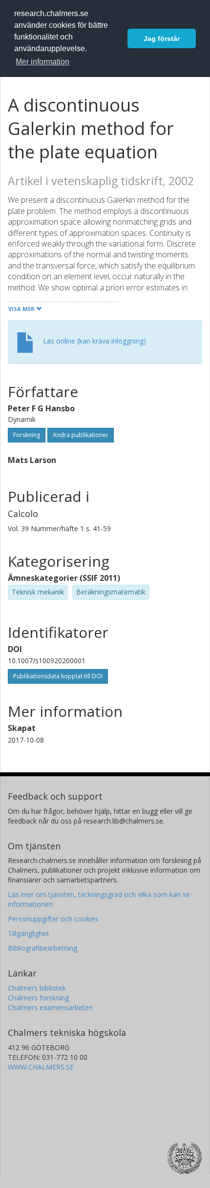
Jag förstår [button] (162, 38)
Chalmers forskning (38, 997)
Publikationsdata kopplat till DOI (58, 676)
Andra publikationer (80, 435)
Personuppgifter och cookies (53, 918)
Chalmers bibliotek (37, 988)
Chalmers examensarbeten (50, 1007)
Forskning (26, 435)
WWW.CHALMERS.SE (41, 1067)
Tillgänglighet (28, 933)
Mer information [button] (42, 61)
